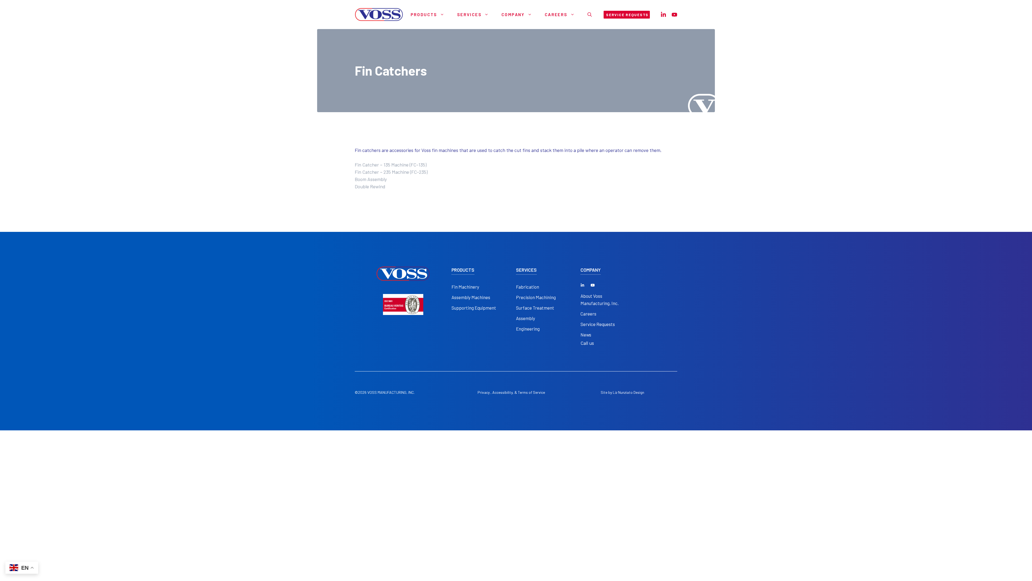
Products (424, 14)
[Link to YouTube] (592, 285)
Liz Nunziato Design (628, 392)
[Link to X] (582, 285)
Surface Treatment (535, 307)
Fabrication (527, 286)
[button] (589, 14)
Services (469, 14)
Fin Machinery (465, 286)
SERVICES (526, 270)
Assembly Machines (471, 297)
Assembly (525, 318)
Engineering (528, 328)
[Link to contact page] (663, 15)
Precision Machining (536, 297)
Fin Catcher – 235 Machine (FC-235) (391, 172)
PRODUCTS (463, 270)
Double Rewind (370, 186)
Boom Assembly (371, 179)
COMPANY (590, 270)
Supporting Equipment (474, 307)
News (585, 334)
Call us (587, 343)
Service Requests (597, 324)
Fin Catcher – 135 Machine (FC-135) (391, 165)
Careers (556, 14)
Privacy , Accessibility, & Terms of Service (511, 392)
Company (513, 14)
